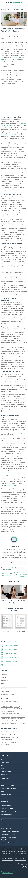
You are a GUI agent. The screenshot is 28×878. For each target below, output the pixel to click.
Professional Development (17, 8)
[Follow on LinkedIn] (23, 867)
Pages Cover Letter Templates (9, 842)
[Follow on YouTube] (26, 867)
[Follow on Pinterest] (23, 864)
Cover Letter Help (5, 677)
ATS (2, 701)
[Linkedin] (12, 563)
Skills (8, 723)
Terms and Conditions (7, 860)
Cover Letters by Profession (8, 734)
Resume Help (4, 674)
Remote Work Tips (6, 718)
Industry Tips (13, 708)
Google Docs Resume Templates (10, 831)
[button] (2, 2)
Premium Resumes (6, 771)
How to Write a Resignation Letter (10, 742)
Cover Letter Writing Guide (8, 739)
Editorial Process (5, 762)
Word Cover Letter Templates (9, 837)
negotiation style (18, 433)
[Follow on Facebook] (16, 864)
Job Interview (4, 680)
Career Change (8, 701)
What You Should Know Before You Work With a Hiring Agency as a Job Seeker (14, 601)
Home (2, 8)
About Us (3, 759)
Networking (16, 713)
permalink (9, 569)
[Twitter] (14, 563)
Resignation (13, 718)
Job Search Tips (5, 791)
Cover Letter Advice (14, 704)
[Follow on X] (21, 864)
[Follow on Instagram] (18, 864)
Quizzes (3, 820)
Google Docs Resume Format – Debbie (21, 631)
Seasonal (4, 723)
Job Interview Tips (6, 794)
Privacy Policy (21, 858)
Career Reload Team (20, 35)
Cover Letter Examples (7, 808)
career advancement (11, 485)
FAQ (2, 768)
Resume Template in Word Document (7, 631)
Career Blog (4, 782)
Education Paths (5, 708)
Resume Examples (6, 805)
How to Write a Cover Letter (8, 788)
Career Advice (8, 8)
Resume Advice (21, 718)
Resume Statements (16, 720)
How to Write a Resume (7, 785)
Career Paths (4, 689)
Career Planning (5, 704)
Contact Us (4, 774)
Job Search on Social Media (8, 711)
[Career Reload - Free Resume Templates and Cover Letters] (15, 2)
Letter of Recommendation (7, 713)
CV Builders (16, 706)
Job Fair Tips (20, 708)
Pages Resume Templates (8, 834)
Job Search (4, 683)
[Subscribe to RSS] (26, 864)
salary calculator (8, 172)
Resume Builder (5, 745)
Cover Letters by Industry (7, 706)
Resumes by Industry (6, 720)
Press (2, 765)
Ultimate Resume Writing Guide (9, 737)
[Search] (4, 2)
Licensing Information (20, 860)
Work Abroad (22, 723)
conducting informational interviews (10, 134)
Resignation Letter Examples (8, 811)
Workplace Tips (5, 691)
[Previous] (1, 625)
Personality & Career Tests (7, 716)
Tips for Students (14, 723)
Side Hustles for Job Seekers (9, 694)
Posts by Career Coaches (20, 716)
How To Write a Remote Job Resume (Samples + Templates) (20, 574)
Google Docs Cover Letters (8, 840)
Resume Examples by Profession (10, 732)
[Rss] (16, 563)
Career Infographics (6, 814)
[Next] (27, 625)
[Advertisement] (14, 100)
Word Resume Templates (7, 828)
